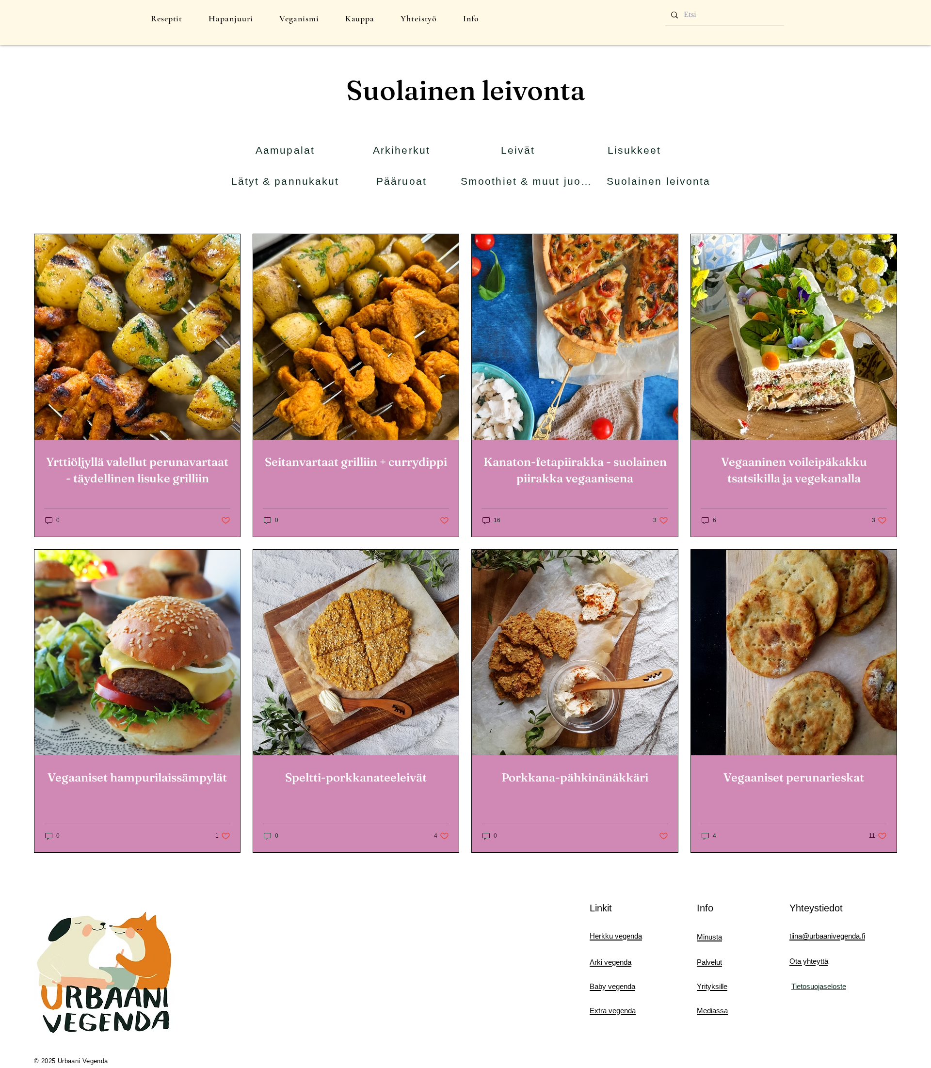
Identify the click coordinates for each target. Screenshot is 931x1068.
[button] (166, 18)
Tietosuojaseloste (818, 986)
